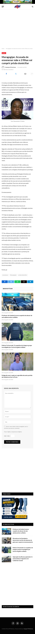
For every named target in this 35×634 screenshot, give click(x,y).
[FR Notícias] (17, 6)
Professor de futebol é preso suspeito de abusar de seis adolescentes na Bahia (21, 531)
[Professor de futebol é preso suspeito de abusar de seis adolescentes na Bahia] (17, 302)
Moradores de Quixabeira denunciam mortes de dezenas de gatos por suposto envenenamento (23, 540)
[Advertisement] (17, 28)
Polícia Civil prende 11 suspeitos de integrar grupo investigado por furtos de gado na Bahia (23, 549)
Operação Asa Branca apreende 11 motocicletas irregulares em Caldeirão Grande (23, 558)
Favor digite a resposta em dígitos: (13, 431)
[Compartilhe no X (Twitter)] (15, 73)
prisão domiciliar (22, 275)
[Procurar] (32, 7)
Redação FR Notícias (10, 67)
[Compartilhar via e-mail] (25, 73)
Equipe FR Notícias (28, 628)
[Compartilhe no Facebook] (6, 73)
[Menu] (3, 7)
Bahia (3, 53)
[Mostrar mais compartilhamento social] (32, 73)
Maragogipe (13, 275)
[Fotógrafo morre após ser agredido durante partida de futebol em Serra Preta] (17, 361)
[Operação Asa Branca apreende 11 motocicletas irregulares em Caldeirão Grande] (6, 559)
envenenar (5, 275)
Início (3, 48)
